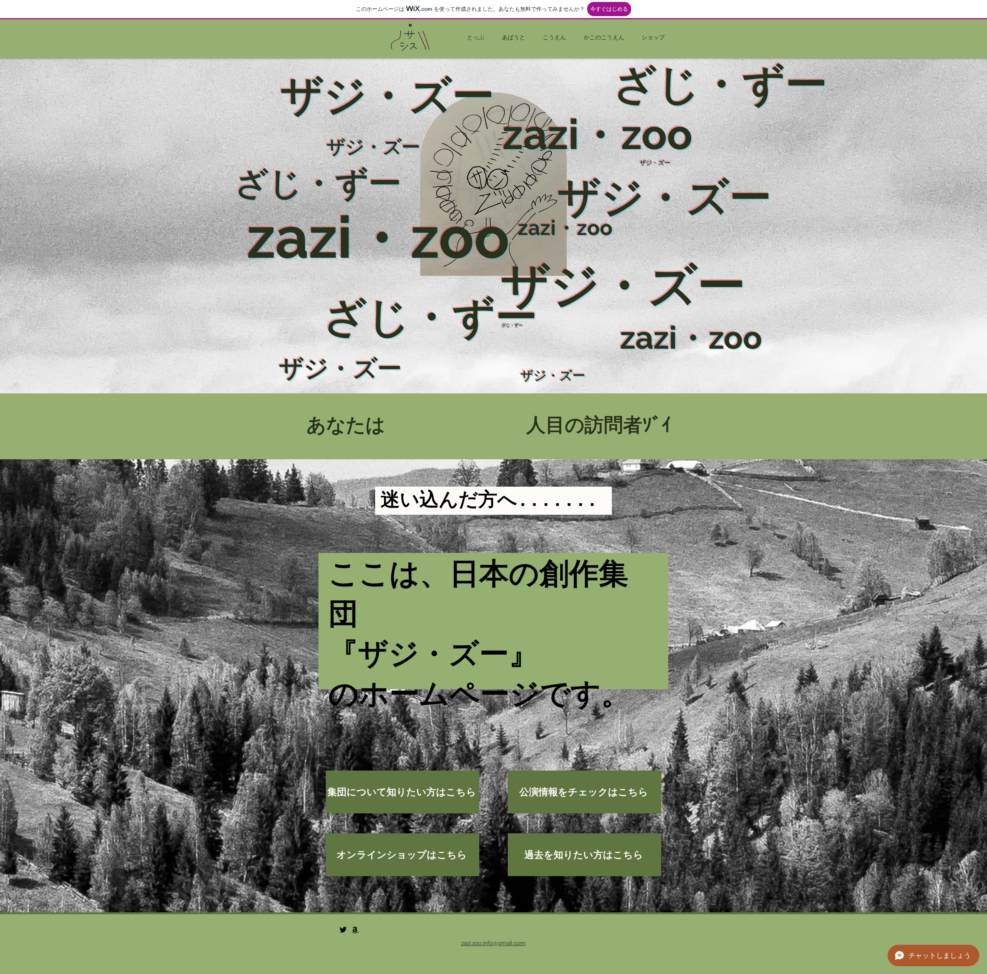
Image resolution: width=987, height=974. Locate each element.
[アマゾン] (355, 929)
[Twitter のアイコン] (343, 929)
